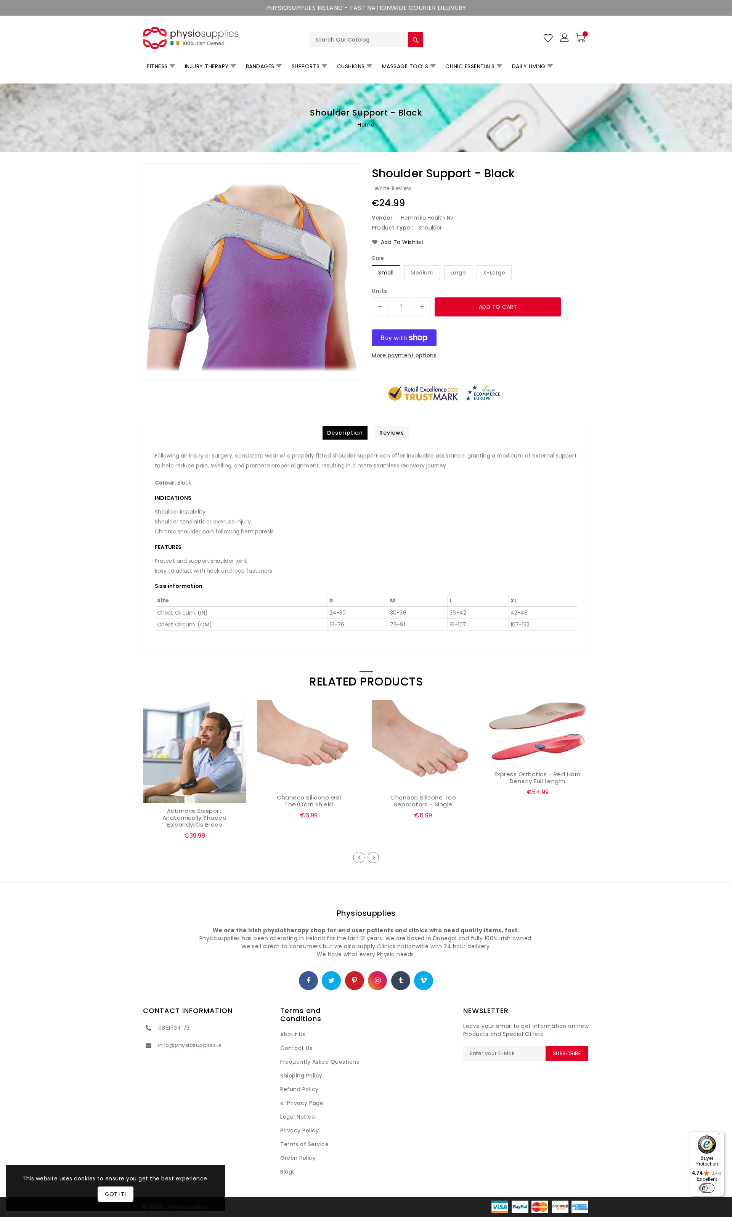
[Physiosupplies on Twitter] (331, 981)
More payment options (404, 355)
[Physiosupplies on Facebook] (309, 981)
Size (378, 258)
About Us (292, 1034)
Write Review (393, 188)
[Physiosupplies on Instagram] (378, 981)
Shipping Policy (301, 1075)
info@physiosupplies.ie (190, 1045)
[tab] (345, 433)
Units (379, 291)
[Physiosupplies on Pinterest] (354, 981)
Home (366, 124)
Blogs (287, 1171)
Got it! (115, 1194)
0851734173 (174, 1028)
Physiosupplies (366, 913)
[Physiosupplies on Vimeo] (423, 981)
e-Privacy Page (301, 1103)
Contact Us (296, 1048)
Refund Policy (299, 1089)
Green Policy (298, 1158)
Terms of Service (304, 1144)
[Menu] (719, 1135)
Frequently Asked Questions (319, 1062)
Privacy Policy (299, 1130)
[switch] (706, 1188)
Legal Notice (297, 1117)
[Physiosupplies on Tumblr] (401, 981)
